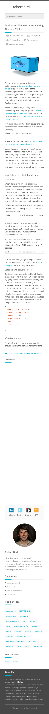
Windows (21, 636)
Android (27, 646)
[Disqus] (24, 397)
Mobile (11, 586)
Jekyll (8, 631)
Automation (33, 641)
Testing (18, 631)
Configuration (11, 611)
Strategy (9, 636)
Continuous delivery (12, 621)
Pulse (28, 696)
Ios (24, 621)
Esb (19, 646)
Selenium (38, 631)
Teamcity (33, 621)
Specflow (28, 631)
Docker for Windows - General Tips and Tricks (24, 354)
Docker (38, 646)
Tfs (8, 626)
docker (21, 44)
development (13, 44)
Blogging (35, 626)
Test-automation (14, 590)
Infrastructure (11, 616)
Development (35, 36)
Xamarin (24, 616)
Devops (11, 594)
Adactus (20, 682)
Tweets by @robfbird (12, 662)
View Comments (32, 40)
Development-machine (15, 641)
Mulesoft (9, 646)
